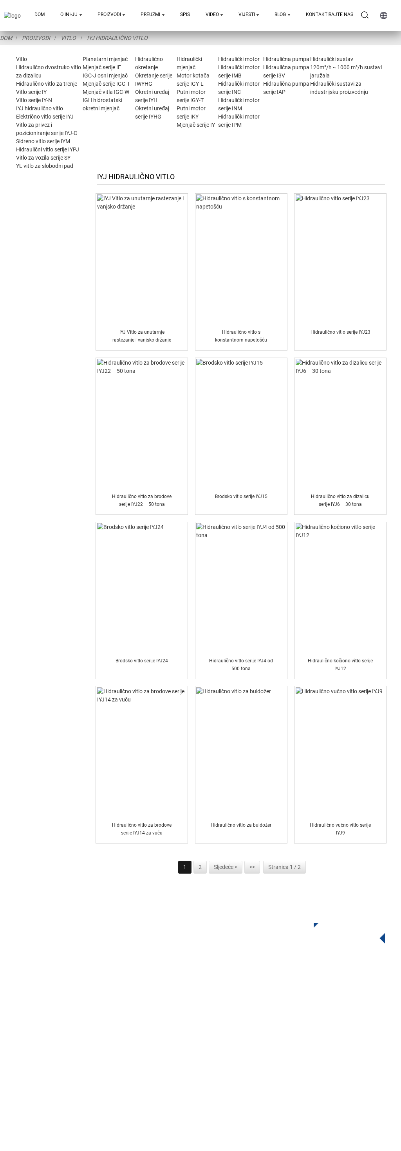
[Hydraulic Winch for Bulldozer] (241, 751)
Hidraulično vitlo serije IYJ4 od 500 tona (241, 664)
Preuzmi (150, 14)
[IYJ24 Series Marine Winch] (142, 587)
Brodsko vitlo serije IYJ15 (241, 496)
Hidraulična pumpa (286, 59)
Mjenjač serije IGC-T (106, 84)
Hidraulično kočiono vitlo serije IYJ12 (340, 664)
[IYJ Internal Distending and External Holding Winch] (142, 259)
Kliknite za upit (343, 931)
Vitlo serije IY (31, 92)
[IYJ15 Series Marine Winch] (241, 423)
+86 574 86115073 (272, 1053)
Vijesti (246, 14)
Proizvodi (109, 14)
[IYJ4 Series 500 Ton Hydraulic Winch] (241, 587)
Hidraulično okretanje (146, 1019)
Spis (185, 14)
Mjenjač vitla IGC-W (106, 92)
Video (212, 14)
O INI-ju (69, 14)
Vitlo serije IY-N (34, 100)
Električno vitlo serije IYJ (45, 116)
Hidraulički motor (239, 59)
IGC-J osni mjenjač (105, 75)
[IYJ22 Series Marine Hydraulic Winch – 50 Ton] (142, 423)
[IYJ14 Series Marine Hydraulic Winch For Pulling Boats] (142, 751)
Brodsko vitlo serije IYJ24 (142, 661)
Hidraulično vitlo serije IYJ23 (340, 332)
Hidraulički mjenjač (143, 1030)
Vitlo (68, 38)
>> (252, 867)
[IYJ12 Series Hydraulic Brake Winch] (340, 587)
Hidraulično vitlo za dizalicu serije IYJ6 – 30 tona (340, 500)
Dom (39, 14)
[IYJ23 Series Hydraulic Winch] (340, 259)
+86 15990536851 (278, 1069)
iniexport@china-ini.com (286, 1021)
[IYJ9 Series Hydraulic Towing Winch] (340, 751)
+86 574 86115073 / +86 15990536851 (303, 1005)
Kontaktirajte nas (329, 14)
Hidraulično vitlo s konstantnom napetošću (241, 335)
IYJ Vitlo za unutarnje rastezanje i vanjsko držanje (141, 335)
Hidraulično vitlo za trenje (46, 84)
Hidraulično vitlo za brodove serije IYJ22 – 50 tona (142, 500)
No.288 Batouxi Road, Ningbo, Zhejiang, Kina (311, 1037)
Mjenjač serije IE (102, 67)
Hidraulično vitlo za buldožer (241, 825)
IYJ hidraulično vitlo (117, 38)
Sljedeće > (225, 867)
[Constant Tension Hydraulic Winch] (241, 259)
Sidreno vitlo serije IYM (43, 141)
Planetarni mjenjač (105, 59)
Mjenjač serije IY (196, 125)
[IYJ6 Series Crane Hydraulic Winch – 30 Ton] (340, 423)
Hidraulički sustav (331, 59)
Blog (280, 14)
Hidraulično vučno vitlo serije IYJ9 (340, 828)
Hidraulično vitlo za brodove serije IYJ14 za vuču (142, 828)
